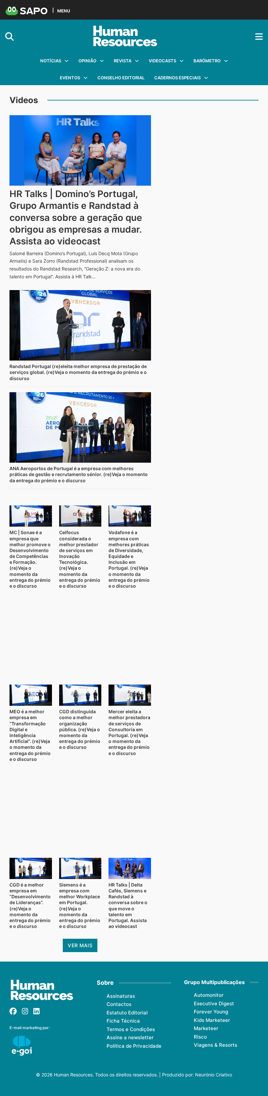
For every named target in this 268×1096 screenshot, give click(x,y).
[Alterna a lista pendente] (66, 61)
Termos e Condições (131, 1029)
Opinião (87, 60)
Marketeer (206, 1028)
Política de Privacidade (134, 1046)
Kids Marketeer (212, 1020)
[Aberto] (259, 36)
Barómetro (207, 60)
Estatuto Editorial (127, 1013)
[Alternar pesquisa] (9, 36)
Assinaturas (121, 996)
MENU (63, 10)
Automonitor (209, 995)
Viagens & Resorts (215, 1045)
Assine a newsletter (130, 1037)
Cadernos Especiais (177, 77)
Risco (200, 1037)
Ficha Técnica (123, 1021)
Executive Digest (214, 1003)
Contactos (119, 1004)
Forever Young (211, 1012)
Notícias (50, 60)
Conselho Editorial (120, 77)
